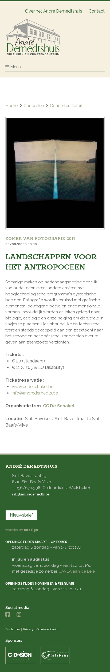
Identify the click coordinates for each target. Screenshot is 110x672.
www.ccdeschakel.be (32, 386)
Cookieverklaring (48, 629)
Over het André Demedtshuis (53, 11)
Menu (15, 66)
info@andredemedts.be (35, 393)
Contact (97, 11)
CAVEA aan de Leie (76, 571)
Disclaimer (12, 629)
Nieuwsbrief (21, 515)
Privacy (28, 629)
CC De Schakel (58, 405)
